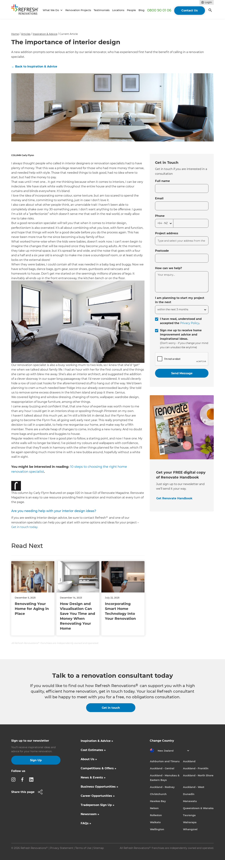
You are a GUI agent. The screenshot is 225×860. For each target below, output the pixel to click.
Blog (141, 10)
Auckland (189, 761)
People (131, 10)
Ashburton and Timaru (165, 761)
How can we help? (168, 268)
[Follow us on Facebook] (23, 779)
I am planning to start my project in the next (179, 300)
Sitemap (98, 848)
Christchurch (158, 794)
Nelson (154, 808)
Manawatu (190, 801)
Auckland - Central (162, 768)
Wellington (157, 829)
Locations (118, 10)
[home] (26, 10)
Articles (25, 34)
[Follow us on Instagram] (14, 779)
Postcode (162, 250)
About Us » (89, 759)
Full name (162, 181)
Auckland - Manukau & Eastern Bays (164, 778)
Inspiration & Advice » (97, 741)
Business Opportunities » (99, 786)
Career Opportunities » (98, 795)
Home (15, 34)
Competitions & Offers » (98, 768)
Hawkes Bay (158, 801)
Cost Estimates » (93, 750)
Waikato (155, 822)
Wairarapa (190, 822)
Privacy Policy (189, 323)
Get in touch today (24, 527)
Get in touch (111, 707)
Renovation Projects (78, 10)
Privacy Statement (61, 848)
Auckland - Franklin (195, 768)
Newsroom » (90, 814)
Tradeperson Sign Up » (97, 805)
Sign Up (36, 760)
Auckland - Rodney (162, 787)
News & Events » (93, 777)
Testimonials (102, 10)
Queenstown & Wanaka (198, 808)
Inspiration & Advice (45, 34)
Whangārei (190, 829)
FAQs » (86, 823)
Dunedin (188, 794)
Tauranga (189, 815)
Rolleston (156, 815)
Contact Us (189, 10)
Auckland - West (193, 787)
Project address (166, 233)
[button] (52, 10)
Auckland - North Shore (198, 775)
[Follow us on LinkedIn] (32, 779)
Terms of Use (83, 848)
